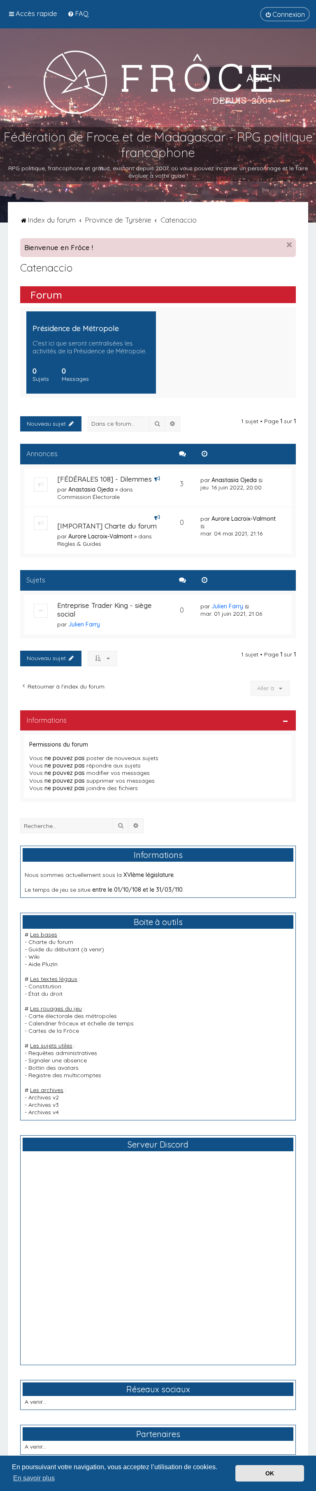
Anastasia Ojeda (91, 489)
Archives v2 (43, 1097)
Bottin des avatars (53, 1067)
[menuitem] (78, 13)
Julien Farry (84, 624)
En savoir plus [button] (34, 1478)
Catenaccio (46, 267)
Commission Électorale (88, 497)
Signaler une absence (57, 1060)
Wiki (34, 956)
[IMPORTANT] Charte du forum (107, 526)
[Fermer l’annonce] (289, 244)
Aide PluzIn (43, 964)
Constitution (44, 986)
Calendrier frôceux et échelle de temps (81, 1023)
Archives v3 (43, 1104)
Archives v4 (43, 1112)
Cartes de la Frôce (53, 1030)
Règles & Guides (79, 543)
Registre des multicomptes (64, 1075)
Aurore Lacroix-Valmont (100, 536)
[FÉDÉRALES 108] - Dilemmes (104, 479)
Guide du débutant (53, 949)
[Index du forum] (158, 82)
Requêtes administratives (62, 1053)
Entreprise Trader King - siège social (104, 609)
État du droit (45, 993)
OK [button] (269, 1473)
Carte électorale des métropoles (72, 1016)
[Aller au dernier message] (261, 480)
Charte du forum (50, 942)
